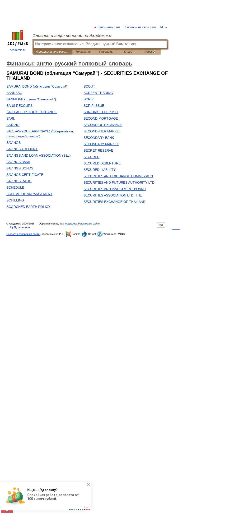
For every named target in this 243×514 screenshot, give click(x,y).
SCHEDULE (15, 187)
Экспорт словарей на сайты (23, 234)
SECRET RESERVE (98, 150)
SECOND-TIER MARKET (102, 131)
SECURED (91, 157)
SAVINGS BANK (18, 162)
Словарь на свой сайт (140, 27)
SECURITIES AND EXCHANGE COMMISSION (118, 176)
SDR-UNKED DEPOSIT (101, 112)
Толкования (83, 51)
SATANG (12, 125)
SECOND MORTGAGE (101, 118)
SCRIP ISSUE (94, 105)
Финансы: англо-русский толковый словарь (52, 51)
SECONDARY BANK (99, 138)
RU (162, 27)
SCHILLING (15, 200)
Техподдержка (68, 223)
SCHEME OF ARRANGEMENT (29, 194)
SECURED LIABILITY (100, 170)
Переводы (106, 51)
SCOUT (89, 86)
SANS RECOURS (19, 105)
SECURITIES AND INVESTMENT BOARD (115, 189)
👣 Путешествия (20, 227)
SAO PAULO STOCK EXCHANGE (31, 112)
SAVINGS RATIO (19, 181)
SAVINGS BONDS (19, 168)
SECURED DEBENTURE (102, 163)
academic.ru (18, 50)
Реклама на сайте (89, 223)
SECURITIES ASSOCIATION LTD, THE (113, 195)
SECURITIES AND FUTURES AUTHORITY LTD (119, 182)
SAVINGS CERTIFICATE (24, 175)
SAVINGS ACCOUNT (22, 149)
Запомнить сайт (109, 27)
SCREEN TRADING (98, 93)
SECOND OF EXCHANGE (103, 125)
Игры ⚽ (150, 51)
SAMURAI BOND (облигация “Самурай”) (37, 86)
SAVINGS (13, 143)
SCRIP (88, 99)
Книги (128, 51)
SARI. (10, 118)
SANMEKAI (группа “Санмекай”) (31, 99)
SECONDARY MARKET (101, 144)
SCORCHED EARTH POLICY (28, 207)
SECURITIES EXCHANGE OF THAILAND (114, 202)
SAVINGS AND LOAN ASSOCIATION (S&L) (38, 155)
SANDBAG (14, 93)
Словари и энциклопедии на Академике (72, 35)
